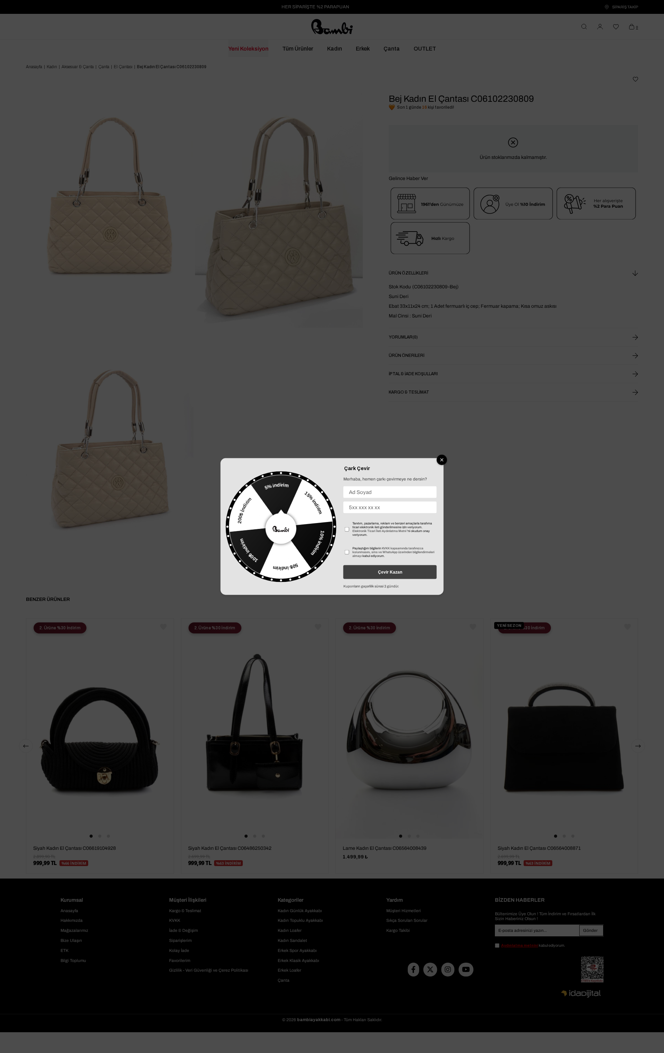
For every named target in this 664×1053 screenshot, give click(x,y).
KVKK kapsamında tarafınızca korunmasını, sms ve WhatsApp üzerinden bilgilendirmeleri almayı (393, 552)
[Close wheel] (442, 460)
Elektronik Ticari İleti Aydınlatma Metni (379, 531)
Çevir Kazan (390, 572)
